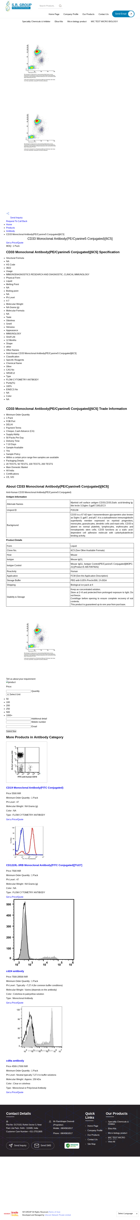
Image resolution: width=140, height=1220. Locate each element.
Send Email (121, 14)
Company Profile (70, 14)
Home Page (54, 14)
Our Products (88, 14)
